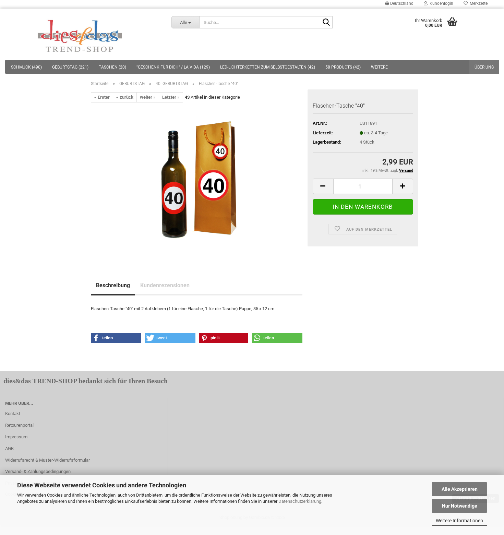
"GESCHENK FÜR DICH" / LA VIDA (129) (173, 67)
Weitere (379, 67)
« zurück (124, 97)
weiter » (148, 97)
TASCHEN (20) (112, 67)
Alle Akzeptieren (460, 489)
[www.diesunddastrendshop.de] (80, 34)
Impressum (16, 436)
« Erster (102, 97)
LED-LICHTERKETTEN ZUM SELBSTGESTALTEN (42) (267, 67)
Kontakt (12, 413)
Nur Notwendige (459, 506)
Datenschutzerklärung (299, 501)
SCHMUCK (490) (26, 67)
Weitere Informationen (459, 520)
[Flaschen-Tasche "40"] (197, 179)
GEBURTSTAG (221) (70, 67)
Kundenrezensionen (165, 285)
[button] (116, 338)
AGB (9, 448)
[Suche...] (326, 22)
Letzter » (171, 97)
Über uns (484, 67)
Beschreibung (113, 285)
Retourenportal (19, 425)
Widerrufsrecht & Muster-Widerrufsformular (47, 460)
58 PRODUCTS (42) (343, 67)
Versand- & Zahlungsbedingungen (38, 471)
